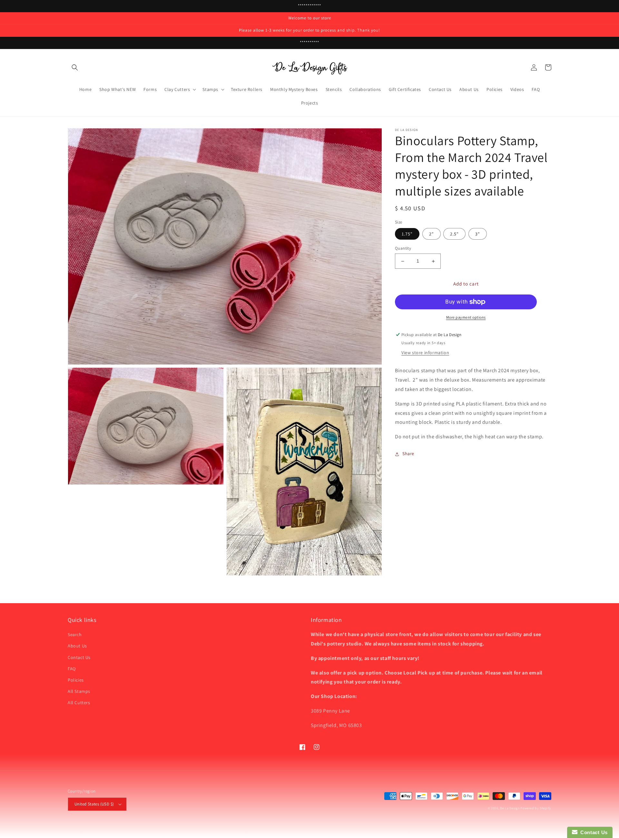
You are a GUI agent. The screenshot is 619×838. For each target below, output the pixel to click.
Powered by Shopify (535, 808)
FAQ (72, 669)
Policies (76, 680)
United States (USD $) (94, 804)
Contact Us (79, 657)
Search (75, 634)
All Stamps (79, 691)
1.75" (407, 234)
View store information (425, 353)
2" (431, 234)
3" (477, 234)
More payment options (466, 317)
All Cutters (79, 702)
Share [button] (408, 454)
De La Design (509, 808)
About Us (77, 646)
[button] (75, 67)
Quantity (403, 248)
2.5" (454, 234)
